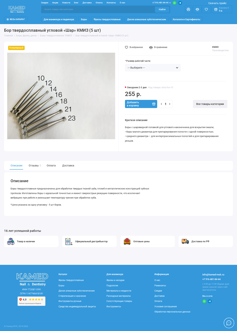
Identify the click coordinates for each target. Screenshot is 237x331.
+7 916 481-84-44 (160, 2)
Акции (55, 2)
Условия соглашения (165, 306)
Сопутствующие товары (119, 301)
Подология (112, 285)
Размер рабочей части (138, 61)
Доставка (87, 2)
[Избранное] (206, 9)
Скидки (44, 2)
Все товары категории (210, 103)
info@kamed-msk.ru (213, 274)
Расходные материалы (118, 296)
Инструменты (113, 306)
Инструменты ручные (70, 301)
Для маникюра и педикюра (59, 19)
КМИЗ (215, 47)
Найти (162, 9)
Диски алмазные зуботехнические (146, 19)
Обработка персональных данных (172, 311)
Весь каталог (17, 19)
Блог (76, 2)
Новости (66, 2)
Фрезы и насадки (115, 280)
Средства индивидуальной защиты (77, 306)
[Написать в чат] (229, 323)
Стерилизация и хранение (72, 296)
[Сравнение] (197, 9)
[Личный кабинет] (188, 9)
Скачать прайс (217, 3)
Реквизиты (160, 285)
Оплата (99, 2)
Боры (84, 19)
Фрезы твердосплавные (107, 19)
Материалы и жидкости (118, 290)
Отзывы (34, 165)
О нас (122, 2)
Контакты (111, 2)
